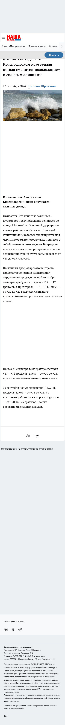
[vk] (28, 436)
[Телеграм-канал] (20, 629)
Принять (54, 55)
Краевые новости (37, 46)
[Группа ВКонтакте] (6, 629)
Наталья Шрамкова (42, 86)
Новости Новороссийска (13, 46)
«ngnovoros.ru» (25, 647)
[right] (62, 46)
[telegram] (38, 436)
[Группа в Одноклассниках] (13, 629)
